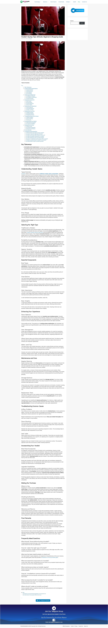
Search (71, 20)
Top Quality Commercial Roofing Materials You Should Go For (34, 536)
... (21, 540)
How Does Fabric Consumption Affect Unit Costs (32, 538)
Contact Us (84, 1)
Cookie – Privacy (74, 569)
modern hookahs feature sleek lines (35, 175)
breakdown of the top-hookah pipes (50, 500)
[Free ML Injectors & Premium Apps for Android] (25, 2)
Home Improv (53, 1)
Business (45, 1)
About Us (86, 569)
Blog (79, 1)
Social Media (61, 1)
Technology (37, 1)
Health (74, 1)
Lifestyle (68, 1)
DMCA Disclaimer (66, 569)
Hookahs (23, 116)
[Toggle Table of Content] (22, 85)
